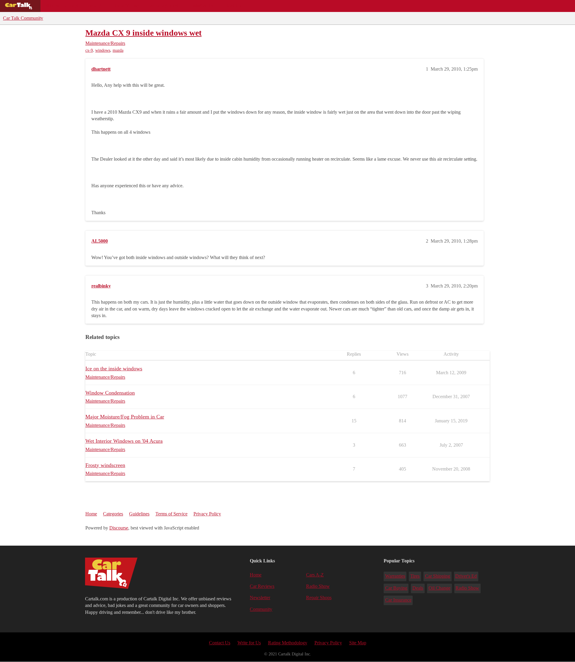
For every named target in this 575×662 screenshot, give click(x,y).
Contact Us (219, 642)
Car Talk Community (23, 18)
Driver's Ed (466, 576)
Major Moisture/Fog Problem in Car (124, 417)
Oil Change (439, 588)
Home (91, 513)
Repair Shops (163, 6)
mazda (118, 50)
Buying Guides (61, 6)
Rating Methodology (287, 642)
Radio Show (318, 586)
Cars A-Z (232, 6)
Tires (415, 576)
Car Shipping (437, 576)
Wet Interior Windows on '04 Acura (124, 441)
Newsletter (260, 597)
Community (201, 6)
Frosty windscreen (105, 465)
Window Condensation (110, 393)
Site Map (357, 642)
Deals (95, 6)
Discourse (118, 527)
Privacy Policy (207, 513)
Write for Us (249, 642)
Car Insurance (398, 599)
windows (102, 50)
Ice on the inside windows (113, 369)
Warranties (395, 576)
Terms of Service (171, 513)
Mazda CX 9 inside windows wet (143, 32)
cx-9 (89, 50)
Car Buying (396, 588)
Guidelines (139, 513)
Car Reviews (125, 6)
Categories (113, 513)
